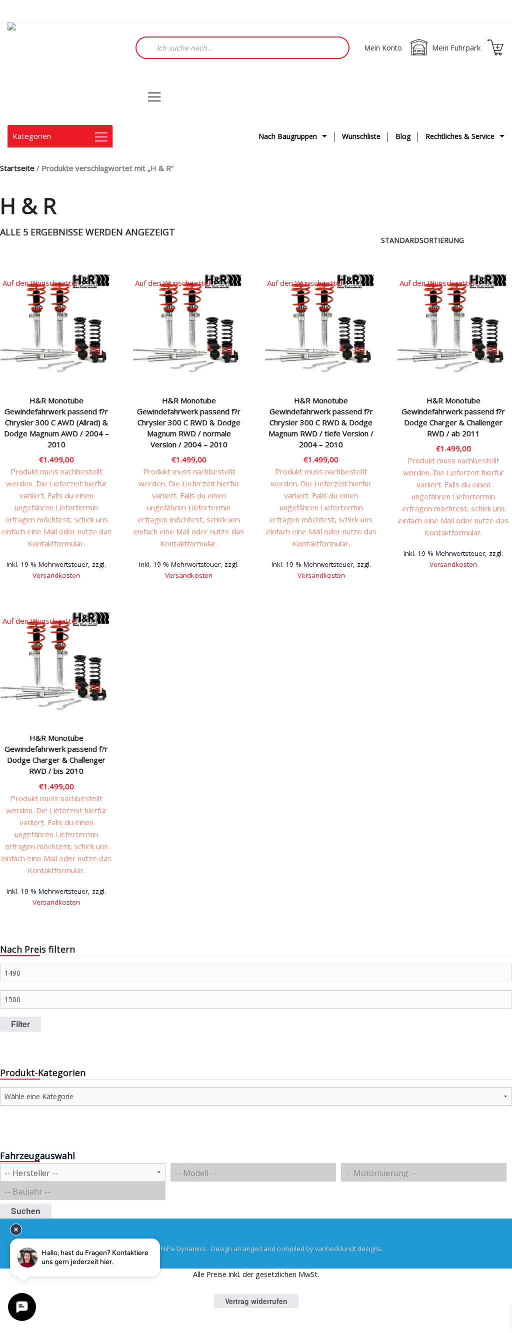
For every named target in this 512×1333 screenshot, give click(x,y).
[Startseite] (58, 73)
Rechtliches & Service (460, 136)
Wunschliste (361, 136)
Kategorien (31, 136)
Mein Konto (383, 47)
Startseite (17, 168)
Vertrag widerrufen (256, 1301)
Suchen (25, 1211)
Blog (403, 136)
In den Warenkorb (56, 574)
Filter (20, 1024)
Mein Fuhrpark (456, 47)
